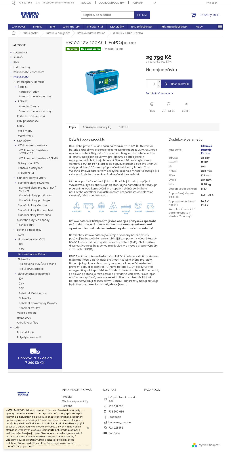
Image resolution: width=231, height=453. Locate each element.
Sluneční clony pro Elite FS (35, 195)
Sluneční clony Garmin (32, 205)
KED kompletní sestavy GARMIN (38, 158)
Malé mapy (25, 131)
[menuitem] (18, 27)
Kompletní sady (29, 92)
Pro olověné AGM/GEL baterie (37, 264)
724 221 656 (115, 406)
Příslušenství (21, 77)
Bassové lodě (25, 332)
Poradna (137, 3)
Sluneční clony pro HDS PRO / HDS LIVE (37, 189)
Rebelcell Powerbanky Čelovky (38, 303)
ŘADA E (22, 101)
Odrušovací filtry (27, 322)
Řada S (22, 87)
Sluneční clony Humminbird (35, 210)
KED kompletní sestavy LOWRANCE (33, 151)
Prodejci (85, 3)
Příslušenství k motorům (29, 72)
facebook (114, 417)
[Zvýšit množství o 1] (159, 82)
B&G (16, 62)
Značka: (113, 49)
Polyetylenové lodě (29, 337)
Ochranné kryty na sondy (33, 220)
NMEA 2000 (24, 318)
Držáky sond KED (28, 163)
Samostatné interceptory (35, 96)
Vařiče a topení (27, 313)
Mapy (20, 126)
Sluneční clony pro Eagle (34, 200)
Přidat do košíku (179, 83)
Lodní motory (22, 67)
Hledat (142, 14)
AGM (21, 235)
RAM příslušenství (28, 121)
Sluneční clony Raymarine (34, 215)
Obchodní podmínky (112, 3)
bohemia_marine (119, 422)
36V (21, 288)
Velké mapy (25, 136)
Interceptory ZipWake (31, 82)
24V (21, 249)
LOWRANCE (20, 52)
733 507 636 (116, 411)
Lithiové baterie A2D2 (31, 239)
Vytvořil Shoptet (209, 445)
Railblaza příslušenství (31, 116)
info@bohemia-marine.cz (122, 399)
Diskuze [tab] (123, 127)
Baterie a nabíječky (29, 230)
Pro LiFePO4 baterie (31, 269)
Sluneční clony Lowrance (33, 183)
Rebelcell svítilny (29, 308)
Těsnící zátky (25, 225)
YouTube (114, 433)
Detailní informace (158, 93)
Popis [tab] (72, 127)
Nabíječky (24, 259)
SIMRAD (18, 57)
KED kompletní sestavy (32, 145)
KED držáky (24, 140)
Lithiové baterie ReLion (32, 254)
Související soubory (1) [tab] (97, 127)
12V (21, 244)
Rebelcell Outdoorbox (32, 293)
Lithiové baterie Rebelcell (34, 274)
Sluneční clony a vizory (31, 178)
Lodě (17, 327)
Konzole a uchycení (30, 168)
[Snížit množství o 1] (159, 86)
